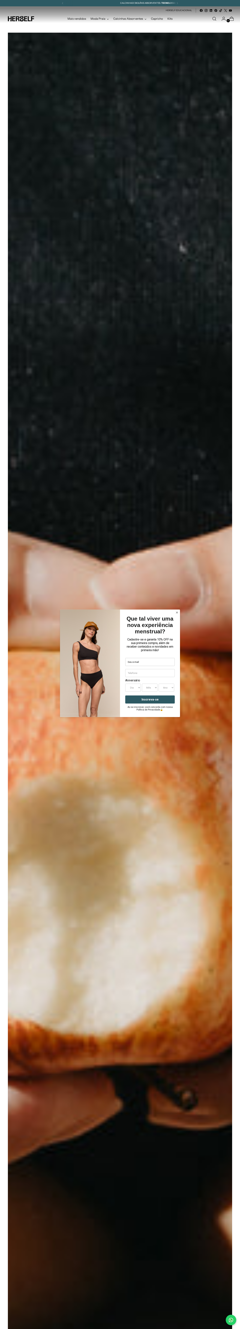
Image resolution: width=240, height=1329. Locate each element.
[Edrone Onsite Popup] (120, 664)
